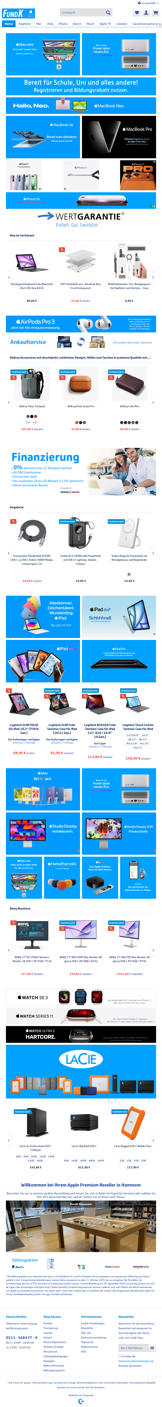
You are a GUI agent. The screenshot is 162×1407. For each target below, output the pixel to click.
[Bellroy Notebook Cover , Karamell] (129, 383)
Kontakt (48, 1323)
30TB (134, 1160)
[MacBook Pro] (119, 137)
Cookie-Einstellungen (93, 1323)
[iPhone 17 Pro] (138, 175)
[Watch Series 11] (81, 1015)
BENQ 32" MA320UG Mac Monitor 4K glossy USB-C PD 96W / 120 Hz (129, 959)
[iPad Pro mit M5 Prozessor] (119, 661)
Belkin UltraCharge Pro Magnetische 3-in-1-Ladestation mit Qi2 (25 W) (80, 557)
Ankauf (47, 1337)
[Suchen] (108, 12)
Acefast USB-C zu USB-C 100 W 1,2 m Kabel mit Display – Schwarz (129, 286)
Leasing (47, 1332)
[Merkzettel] (137, 12)
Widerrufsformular (53, 1365)
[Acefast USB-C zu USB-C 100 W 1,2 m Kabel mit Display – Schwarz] (129, 261)
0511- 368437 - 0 (22, 1338)
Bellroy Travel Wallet (80, 406)
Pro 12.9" (132, 743)
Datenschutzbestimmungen (134, 1361)
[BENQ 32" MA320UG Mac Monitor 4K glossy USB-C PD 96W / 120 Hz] (129, 934)
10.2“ (145, 735)
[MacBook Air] (43, 137)
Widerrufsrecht (89, 1346)
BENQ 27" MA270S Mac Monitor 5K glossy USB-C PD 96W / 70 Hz (32, 959)
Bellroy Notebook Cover (129, 406)
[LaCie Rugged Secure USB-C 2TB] (32, 1123)
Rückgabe (49, 1361)
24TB (125, 1160)
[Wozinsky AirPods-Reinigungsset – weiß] (31, 261)
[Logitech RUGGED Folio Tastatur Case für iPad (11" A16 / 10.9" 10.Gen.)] (100, 704)
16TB (137, 1156)
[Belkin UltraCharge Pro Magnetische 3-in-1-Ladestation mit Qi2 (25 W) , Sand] (80, 533)
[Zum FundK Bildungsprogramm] (81, 86)
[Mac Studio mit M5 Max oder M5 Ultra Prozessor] (119, 54)
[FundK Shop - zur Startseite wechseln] (18, 13)
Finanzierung (50, 1328)
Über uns (86, 1332)
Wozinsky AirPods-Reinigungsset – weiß (31, 286)
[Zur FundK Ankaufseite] (81, 342)
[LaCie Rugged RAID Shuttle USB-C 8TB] (81, 1123)
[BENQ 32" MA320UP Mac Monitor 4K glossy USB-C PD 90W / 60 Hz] (80, 934)
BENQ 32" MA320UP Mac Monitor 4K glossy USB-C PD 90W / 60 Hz (80, 959)
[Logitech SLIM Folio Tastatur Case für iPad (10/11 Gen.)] (62, 704)
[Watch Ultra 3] (81, 1034)
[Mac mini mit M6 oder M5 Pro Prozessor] (43, 54)
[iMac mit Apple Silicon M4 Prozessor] (43, 789)
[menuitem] (86, 12)
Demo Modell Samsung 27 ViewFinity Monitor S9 (129, 557)
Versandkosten (60, 1382)
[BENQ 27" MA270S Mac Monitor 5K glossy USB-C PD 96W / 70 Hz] (31, 934)
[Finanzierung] (81, 471)
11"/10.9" (133, 735)
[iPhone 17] (24, 175)
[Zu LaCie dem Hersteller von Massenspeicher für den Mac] (81, 1071)
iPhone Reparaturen (54, 1342)
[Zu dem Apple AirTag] (138, 878)
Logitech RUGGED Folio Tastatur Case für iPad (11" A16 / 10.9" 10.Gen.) (100, 730)
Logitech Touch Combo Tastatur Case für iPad (138, 727)
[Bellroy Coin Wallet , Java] (31, 383)
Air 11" (132, 739)
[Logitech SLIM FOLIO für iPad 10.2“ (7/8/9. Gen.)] (24, 704)
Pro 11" (138, 747)
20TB (145, 1156)
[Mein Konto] (146, 12)
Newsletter (87, 1328)
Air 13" (143, 739)
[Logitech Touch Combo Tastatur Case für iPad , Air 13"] (138, 704)
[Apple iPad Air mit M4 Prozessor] (119, 617)
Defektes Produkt (53, 1346)
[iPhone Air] (81, 175)
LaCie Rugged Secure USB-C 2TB (32, 1146)
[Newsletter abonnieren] (152, 1348)
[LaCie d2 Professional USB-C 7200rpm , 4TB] (129, 1123)
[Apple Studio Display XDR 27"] (119, 833)
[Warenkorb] (156, 12)
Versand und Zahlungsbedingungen (55, 1354)
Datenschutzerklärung (93, 1337)
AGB (83, 1351)
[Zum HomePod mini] (62, 878)
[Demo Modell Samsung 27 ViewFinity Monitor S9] (129, 533)
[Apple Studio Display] (43, 833)
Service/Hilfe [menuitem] (148, 3)
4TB (120, 1156)
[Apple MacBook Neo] (81, 105)
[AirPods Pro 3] (81, 324)
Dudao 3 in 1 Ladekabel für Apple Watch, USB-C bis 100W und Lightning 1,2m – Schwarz (80, 288)
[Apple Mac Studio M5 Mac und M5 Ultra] (119, 789)
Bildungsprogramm (54, 1370)
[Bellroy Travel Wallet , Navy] (80, 383)
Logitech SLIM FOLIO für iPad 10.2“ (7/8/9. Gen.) (24, 728)
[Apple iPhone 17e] (81, 200)
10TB (128, 1156)
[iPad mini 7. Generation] (43, 661)
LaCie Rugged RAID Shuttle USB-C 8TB (81, 1148)
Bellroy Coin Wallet (31, 406)
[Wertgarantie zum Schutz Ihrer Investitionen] (81, 219)
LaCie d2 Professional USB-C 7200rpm (130, 1148)
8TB (112, 1156)
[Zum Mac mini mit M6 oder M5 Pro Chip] (24, 878)
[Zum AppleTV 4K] (100, 878)
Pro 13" (144, 743)
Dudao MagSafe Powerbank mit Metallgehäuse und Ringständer (31, 557)
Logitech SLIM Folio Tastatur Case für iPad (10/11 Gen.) (62, 728)
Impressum (87, 1342)
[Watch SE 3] (81, 997)
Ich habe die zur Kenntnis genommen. (136, 1361)
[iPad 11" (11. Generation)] (43, 617)
